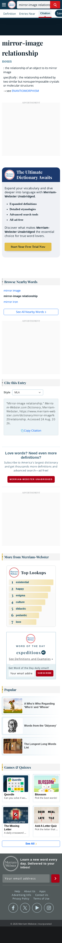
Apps (42, 891)
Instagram (49, 908)
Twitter (25, 908)
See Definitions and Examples (30, 659)
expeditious (28, 652)
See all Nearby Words (30, 312)
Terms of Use (41, 898)
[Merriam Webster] (30, 638)
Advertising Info (22, 895)
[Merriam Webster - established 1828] (12, 5)
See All (30, 843)
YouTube (37, 908)
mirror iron (11, 302)
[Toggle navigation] (4, 4)
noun (7, 61)
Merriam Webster (11, 863)
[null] (43, 652)
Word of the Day (30, 646)
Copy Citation (32, 430)
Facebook (13, 908)
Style (7, 392)
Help (18, 891)
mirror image (12, 290)
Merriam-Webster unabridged (31, 479)
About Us (30, 891)
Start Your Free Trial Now (28, 246)
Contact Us (42, 895)
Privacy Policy (21, 898)
